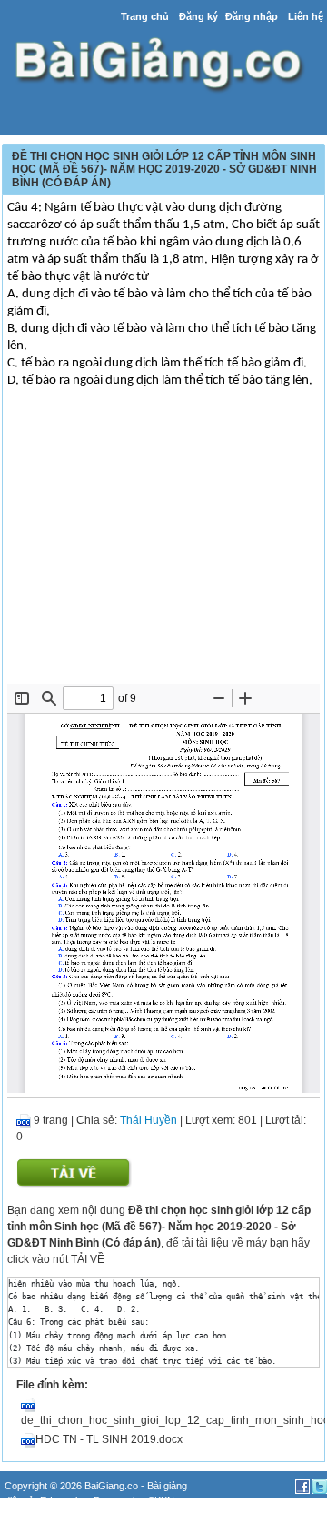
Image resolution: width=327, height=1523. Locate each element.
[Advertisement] (163, 547)
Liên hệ (305, 16)
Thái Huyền (148, 1120)
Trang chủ (145, 16)
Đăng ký (198, 16)
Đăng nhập (251, 16)
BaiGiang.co (111, 1485)
